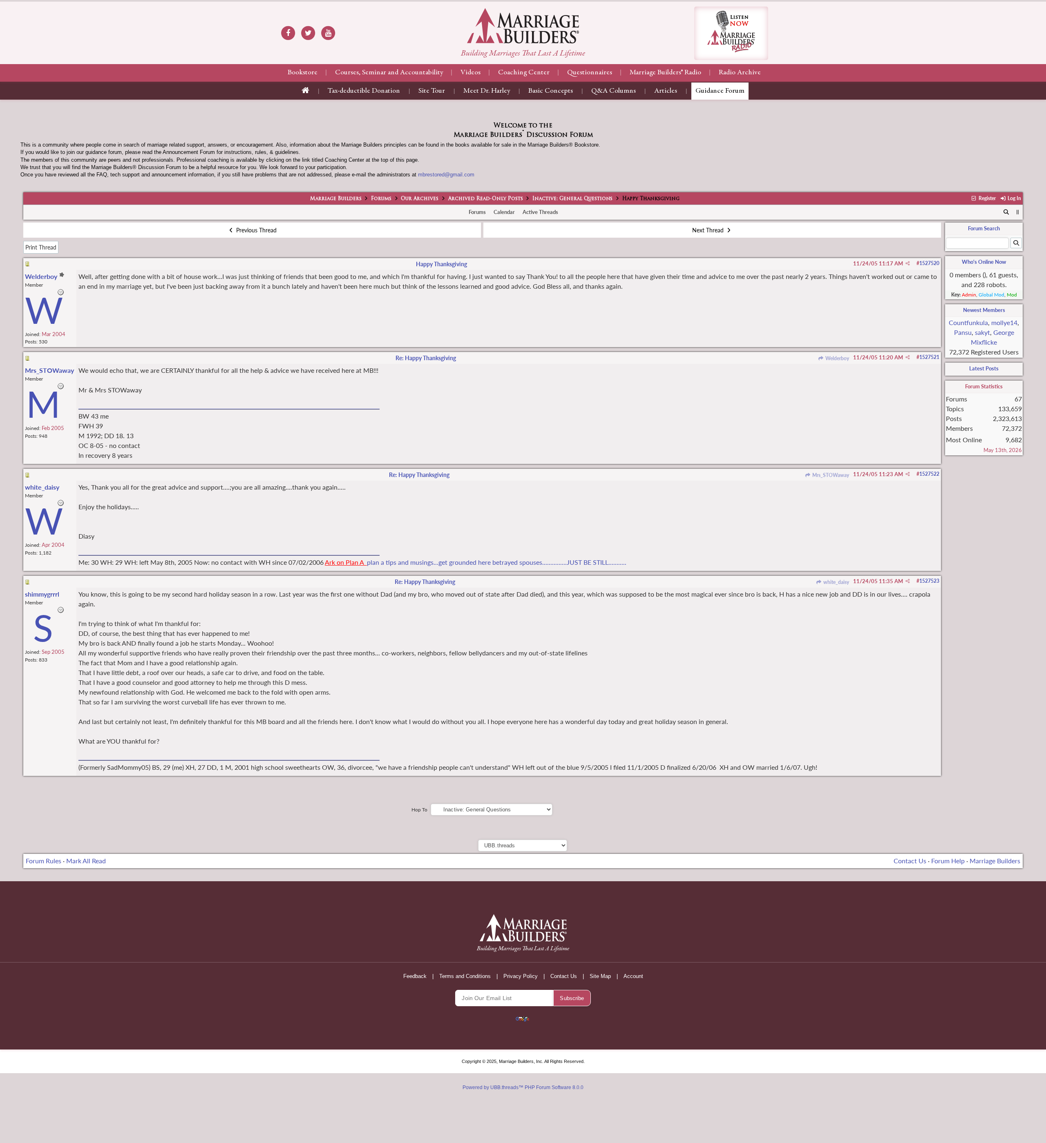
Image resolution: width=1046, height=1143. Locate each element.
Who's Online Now (984, 261)
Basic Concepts (550, 91)
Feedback (415, 976)
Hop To (419, 810)
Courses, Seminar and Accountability (389, 72)
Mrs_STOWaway (830, 475)
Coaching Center (524, 72)
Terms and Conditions (465, 976)
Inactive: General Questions (572, 198)
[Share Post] (907, 263)
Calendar (504, 212)
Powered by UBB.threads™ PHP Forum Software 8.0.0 (523, 1087)
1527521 (929, 357)
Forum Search (984, 228)
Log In (1013, 198)
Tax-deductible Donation (364, 91)
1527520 (929, 263)
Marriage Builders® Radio (665, 72)
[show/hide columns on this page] (1017, 212)
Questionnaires (589, 72)
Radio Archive (740, 72)
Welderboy (836, 358)
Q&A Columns (613, 91)
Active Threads (540, 212)
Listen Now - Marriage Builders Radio (731, 33)
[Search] (1006, 212)
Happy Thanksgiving (441, 264)
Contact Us (910, 860)
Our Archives (419, 198)
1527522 (929, 474)
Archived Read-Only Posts (485, 198)
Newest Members (984, 310)
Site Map (600, 976)
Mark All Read (86, 860)
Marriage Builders (336, 198)
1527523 (929, 581)
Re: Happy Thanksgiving (426, 357)
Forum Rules (43, 860)
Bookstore (302, 72)
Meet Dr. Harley (486, 91)
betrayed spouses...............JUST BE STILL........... (559, 562)
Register (986, 198)
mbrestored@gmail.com (446, 175)
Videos (470, 72)
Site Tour (431, 91)
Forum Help (948, 860)
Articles (665, 91)
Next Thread (708, 230)
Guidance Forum (719, 91)
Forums (381, 198)
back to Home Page (523, 26)
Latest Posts (984, 368)
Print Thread (40, 247)
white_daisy (835, 582)
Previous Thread (256, 230)
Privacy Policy (520, 976)
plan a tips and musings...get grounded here (429, 562)
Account (633, 976)
